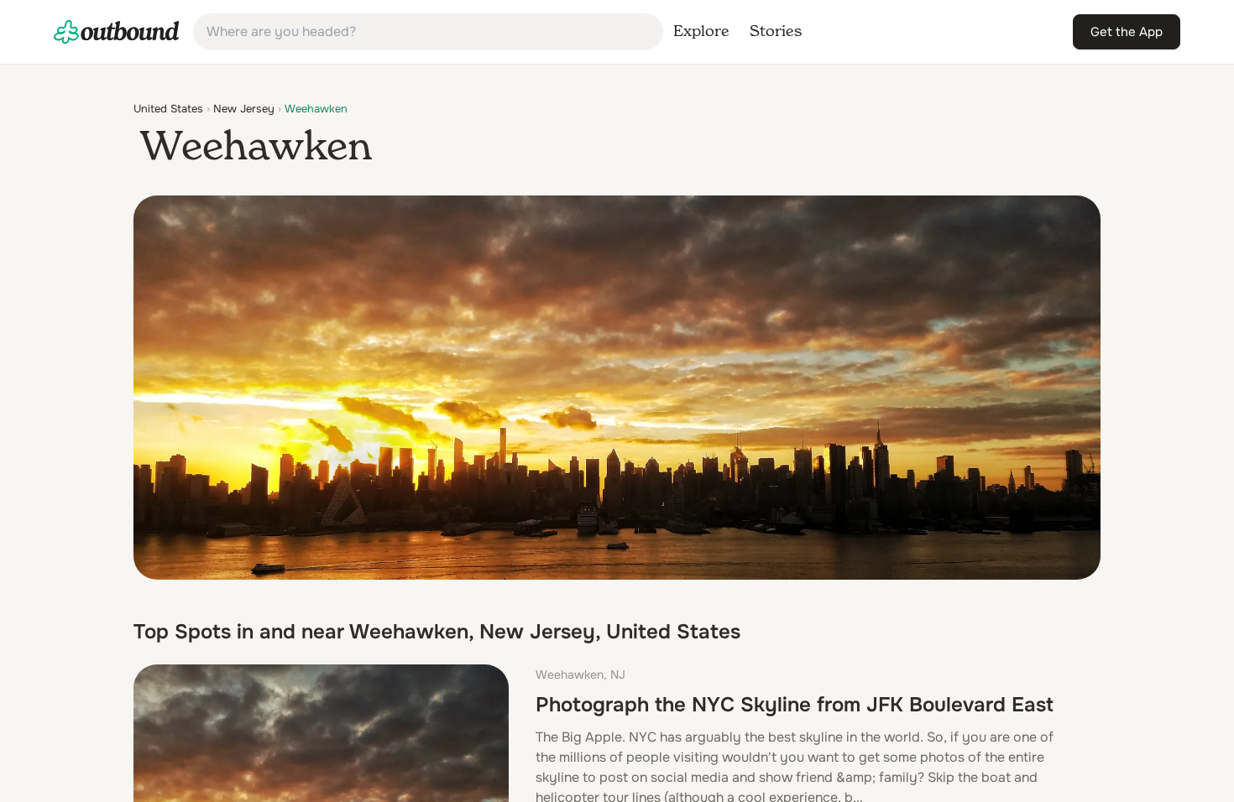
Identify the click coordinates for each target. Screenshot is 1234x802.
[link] (117, 32)
